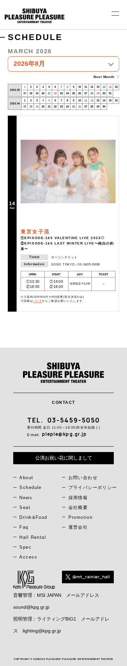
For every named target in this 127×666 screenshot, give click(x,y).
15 (110, 87)
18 (30, 93)
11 (85, 87)
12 (91, 87)
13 (98, 87)
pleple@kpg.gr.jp (64, 434)
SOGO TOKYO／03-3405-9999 (75, 264)
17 (24, 93)
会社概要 (78, 507)
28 (91, 93)
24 (67, 93)
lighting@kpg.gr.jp (42, 630)
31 (110, 93)
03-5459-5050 (73, 420)
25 (73, 93)
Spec (25, 547)
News (25, 497)
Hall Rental (32, 537)
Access (28, 557)
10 (79, 87)
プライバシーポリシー (92, 487)
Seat (24, 507)
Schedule (30, 487)
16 (116, 87)
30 (104, 93)
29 (98, 93)
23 (61, 93)
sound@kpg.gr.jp (31, 607)
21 (49, 93)
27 (85, 93)
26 (79, 93)
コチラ (37, 300)
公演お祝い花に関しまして (63, 458)
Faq (23, 527)
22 (55, 93)
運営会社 (78, 527)
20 (43, 93)
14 (104, 87)
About (26, 477)
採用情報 (78, 497)
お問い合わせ (83, 477)
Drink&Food (33, 517)
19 (37, 93)
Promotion (80, 517)
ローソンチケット (64, 257)
